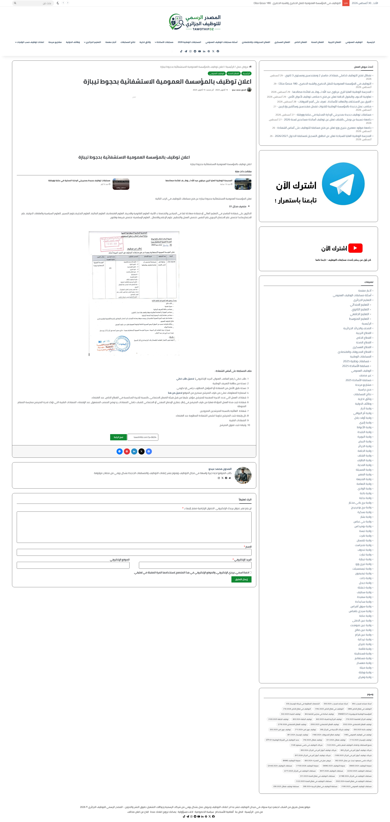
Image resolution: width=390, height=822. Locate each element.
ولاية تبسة (365, 530)
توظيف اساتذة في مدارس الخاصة (319, 714)
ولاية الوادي (364, 488)
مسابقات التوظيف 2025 (359, 771)
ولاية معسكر (363, 662)
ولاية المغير (364, 474)
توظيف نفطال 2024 (336, 740)
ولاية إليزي (365, 422)
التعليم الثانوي (360, 309)
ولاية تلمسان (364, 540)
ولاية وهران (364, 677)
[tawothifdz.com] (195, 22)
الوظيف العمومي (354, 42)
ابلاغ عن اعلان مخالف (138, 811)
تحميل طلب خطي (185, 378)
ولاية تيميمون (363, 573)
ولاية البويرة (364, 436)
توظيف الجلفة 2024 (302, 719)
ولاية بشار (365, 516)
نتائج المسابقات (128, 42)
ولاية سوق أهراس (361, 606)
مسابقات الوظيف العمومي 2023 (357, 786)
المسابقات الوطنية (360, 356)
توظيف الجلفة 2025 (278, 719)
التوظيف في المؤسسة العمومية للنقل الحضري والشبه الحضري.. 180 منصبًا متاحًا (297, 3)
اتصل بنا (239, 811)
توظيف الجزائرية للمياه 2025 (329, 719)
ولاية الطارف (364, 460)
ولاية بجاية (365, 497)
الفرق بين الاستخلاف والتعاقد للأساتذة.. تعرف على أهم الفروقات (334, 101)
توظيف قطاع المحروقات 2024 (326, 734)
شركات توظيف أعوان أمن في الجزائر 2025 (353, 755)
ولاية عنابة (365, 615)
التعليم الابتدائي (359, 304)
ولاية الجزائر (364, 446)
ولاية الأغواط (364, 427)
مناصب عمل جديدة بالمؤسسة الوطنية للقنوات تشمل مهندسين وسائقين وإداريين (324, 106)
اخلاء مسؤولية (185, 811)
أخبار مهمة (110, 42)
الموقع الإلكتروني (119, 559)
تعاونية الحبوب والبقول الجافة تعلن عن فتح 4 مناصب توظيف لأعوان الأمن (329, 96)
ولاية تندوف (364, 549)
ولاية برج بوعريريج (361, 507)
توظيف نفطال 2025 (312, 740)
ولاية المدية (364, 464)
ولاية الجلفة (364, 450)
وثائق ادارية (145, 42)
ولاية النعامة (364, 483)
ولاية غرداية (364, 639)
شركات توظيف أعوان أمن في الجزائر (356, 750)
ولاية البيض (364, 441)
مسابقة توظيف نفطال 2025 (286, 786)
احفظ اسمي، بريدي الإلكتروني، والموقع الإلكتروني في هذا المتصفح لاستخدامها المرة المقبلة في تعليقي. (191, 572)
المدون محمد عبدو (239, 90)
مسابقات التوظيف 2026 (331, 771)
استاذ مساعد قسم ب (362, 703)
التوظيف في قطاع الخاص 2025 (329, 709)
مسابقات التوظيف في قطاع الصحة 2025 (314, 781)
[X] (222, 478)
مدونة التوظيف (291, 760)
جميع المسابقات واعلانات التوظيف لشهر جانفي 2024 (349, 745)
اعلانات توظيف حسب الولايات (30, 42)
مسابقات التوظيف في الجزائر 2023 (300, 771)
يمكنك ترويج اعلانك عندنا (163, 811)
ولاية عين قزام (363, 634)
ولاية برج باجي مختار (360, 502)
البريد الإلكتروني (242, 559)
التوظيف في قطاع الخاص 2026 (297, 709)
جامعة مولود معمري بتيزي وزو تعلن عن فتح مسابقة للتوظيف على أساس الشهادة (324, 127)
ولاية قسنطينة (362, 653)
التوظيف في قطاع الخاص (360, 709)
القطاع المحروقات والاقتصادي (256, 42)
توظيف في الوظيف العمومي (358, 734)
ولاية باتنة (365, 493)
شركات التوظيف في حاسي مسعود (307, 745)
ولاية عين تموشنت (360, 625)
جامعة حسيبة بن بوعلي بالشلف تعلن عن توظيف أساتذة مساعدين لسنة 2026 (327, 119)
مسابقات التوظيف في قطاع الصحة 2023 (317, 776)
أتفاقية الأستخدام (224, 811)
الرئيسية (371, 42)
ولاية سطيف (364, 592)
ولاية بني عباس (362, 521)
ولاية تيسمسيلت (362, 568)
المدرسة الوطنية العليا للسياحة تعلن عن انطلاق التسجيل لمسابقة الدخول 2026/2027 (323, 135)
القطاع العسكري (282, 42)
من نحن (259, 811)
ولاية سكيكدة (363, 601)
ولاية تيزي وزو (363, 563)
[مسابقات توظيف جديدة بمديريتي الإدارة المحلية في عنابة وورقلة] (121, 184)
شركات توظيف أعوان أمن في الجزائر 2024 (318, 750)
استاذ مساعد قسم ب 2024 (336, 703)
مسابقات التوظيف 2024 (280, 765)
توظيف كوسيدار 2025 (361, 740)
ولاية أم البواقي (362, 413)
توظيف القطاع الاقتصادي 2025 (325, 724)
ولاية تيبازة (365, 559)
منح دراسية (364, 389)
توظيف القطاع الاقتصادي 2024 (357, 724)
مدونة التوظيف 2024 (360, 765)
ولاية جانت (365, 578)
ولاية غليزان (364, 644)
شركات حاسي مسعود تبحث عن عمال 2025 (353, 760)
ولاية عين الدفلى (361, 620)
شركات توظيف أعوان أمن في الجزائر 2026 (313, 755)
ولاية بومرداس (363, 526)
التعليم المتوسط (359, 318)
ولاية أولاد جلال (362, 417)
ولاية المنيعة (363, 479)
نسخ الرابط (118, 437)
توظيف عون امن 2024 (305, 729)
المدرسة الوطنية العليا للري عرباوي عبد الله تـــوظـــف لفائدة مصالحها (198, 180)
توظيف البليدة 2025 (291, 714)
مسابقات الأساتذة (165, 42)
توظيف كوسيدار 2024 (297, 734)
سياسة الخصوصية (204, 811)
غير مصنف (365, 375)
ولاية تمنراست (363, 545)
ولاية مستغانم (363, 658)
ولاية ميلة (365, 667)
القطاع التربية (334, 42)
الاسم (248, 546)
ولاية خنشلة (364, 587)
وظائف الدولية (73, 42)
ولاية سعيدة (364, 596)
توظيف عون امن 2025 (280, 729)
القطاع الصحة (317, 42)
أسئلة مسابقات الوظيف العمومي (221, 42)
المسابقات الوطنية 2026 (189, 42)
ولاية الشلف (364, 455)
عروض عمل (242, 66)
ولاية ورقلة (365, 672)
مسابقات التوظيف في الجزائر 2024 (355, 776)
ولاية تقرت (365, 535)
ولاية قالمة (365, 648)
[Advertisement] (134, 120)
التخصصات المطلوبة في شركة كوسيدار (303, 703)
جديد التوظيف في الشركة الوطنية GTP (282, 740)
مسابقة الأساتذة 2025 (355, 366)
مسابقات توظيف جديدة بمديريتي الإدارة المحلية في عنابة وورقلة (79, 180)
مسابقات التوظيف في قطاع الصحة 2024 (354, 781)
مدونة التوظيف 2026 (307, 765)
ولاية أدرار (365, 408)
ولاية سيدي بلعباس (360, 611)
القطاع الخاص (300, 42)
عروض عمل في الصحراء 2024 (318, 760)
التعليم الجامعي (359, 314)
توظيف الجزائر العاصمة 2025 (359, 719)
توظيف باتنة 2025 (363, 729)
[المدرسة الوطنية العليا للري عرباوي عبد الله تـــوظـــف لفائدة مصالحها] (243, 184)
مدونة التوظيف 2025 (334, 765)
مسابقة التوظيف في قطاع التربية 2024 (320, 786)
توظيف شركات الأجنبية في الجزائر (334, 729)
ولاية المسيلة (363, 469)
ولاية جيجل (365, 582)
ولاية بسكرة (364, 512)
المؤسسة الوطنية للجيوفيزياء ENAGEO (355, 714)
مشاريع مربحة (55, 42)
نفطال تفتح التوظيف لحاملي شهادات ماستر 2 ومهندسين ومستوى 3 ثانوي (328, 75)
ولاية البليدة (364, 432)
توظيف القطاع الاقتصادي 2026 (292, 724)
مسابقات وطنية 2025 (356, 361)
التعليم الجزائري (93, 42)
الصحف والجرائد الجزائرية (357, 328)
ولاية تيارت (365, 554)
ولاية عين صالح (363, 629)
